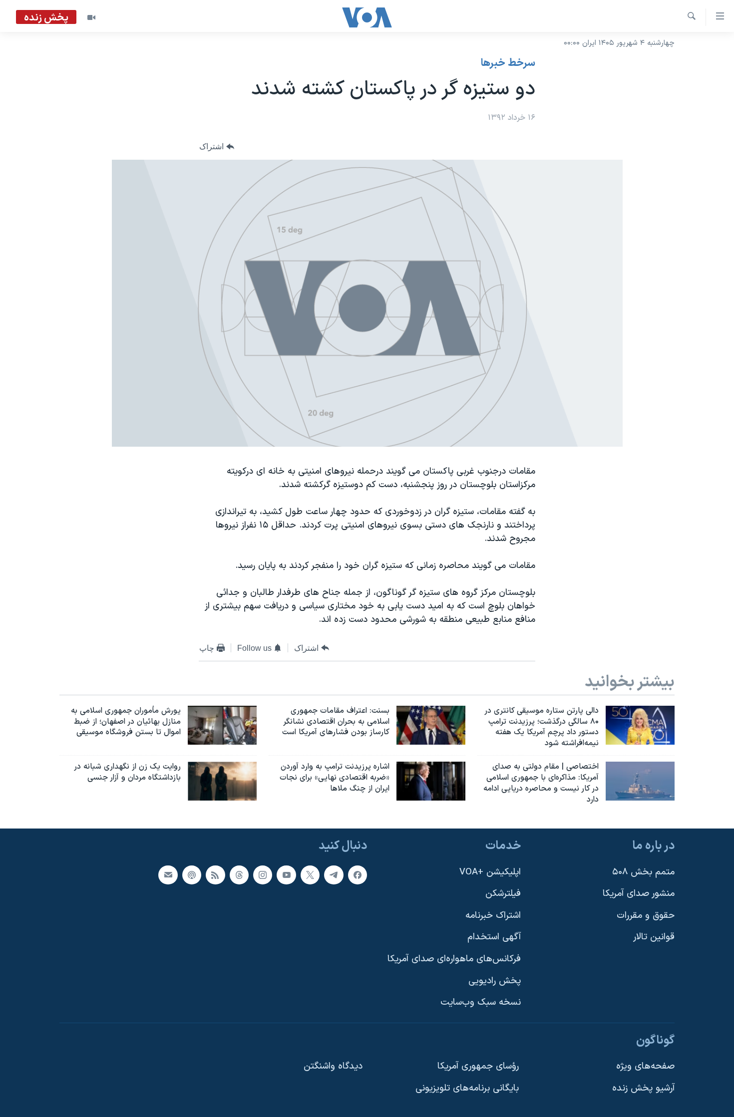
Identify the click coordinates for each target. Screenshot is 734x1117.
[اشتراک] (167, 874)
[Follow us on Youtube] (286, 874)
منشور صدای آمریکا (639, 893)
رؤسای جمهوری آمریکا (478, 1066)
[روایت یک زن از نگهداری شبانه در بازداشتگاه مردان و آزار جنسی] (222, 781)
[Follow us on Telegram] (333, 874)
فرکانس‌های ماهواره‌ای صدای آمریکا (454, 959)
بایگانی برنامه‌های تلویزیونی (467, 1088)
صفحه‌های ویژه (645, 1066)
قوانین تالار (654, 937)
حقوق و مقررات (646, 915)
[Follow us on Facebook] (357, 874)
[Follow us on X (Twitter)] (310, 874)
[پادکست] (191, 874)
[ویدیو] (91, 17)
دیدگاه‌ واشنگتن (333, 1066)
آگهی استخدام (494, 937)
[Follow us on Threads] (239, 874)
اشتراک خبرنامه (493, 915)
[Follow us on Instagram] (262, 874)
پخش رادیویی (494, 980)
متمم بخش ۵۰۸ (643, 871)
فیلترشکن (503, 893)
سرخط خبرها (508, 63)
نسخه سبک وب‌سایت (480, 1002)
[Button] (216, 147)
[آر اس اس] (215, 874)
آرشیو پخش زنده (643, 1088)
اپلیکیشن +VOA (490, 871)
